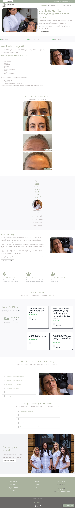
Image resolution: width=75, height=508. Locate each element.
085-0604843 (62, 489)
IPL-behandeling (13, 488)
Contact (37, 487)
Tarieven (37, 485)
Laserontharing (13, 484)
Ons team (37, 484)
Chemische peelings (13, 485)
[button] (70, 5)
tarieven (49, 295)
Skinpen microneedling (13, 487)
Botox (13, 490)
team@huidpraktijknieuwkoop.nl (67, 1)
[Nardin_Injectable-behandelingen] (37, 199)
